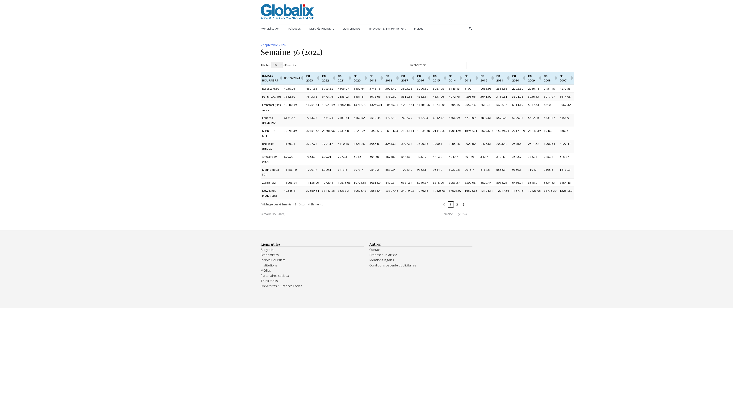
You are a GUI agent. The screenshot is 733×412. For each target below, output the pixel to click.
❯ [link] (463, 204)
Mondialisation (270, 28)
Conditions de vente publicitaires (392, 265)
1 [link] (451, 204)
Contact (374, 250)
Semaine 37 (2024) (454, 214)
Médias (266, 270)
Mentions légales (381, 260)
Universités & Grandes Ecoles (281, 286)
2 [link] (457, 204)
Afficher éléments (278, 65)
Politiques (294, 28)
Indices (418, 28)
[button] (280, 78)
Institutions (269, 265)
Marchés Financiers (321, 28)
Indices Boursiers (273, 260)
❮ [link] (444, 204)
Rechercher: (418, 65)
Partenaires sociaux (275, 276)
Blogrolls (267, 250)
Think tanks (269, 281)
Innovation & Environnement (387, 28)
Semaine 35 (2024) (273, 214)
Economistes (270, 255)
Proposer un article (383, 255)
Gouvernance (351, 28)
